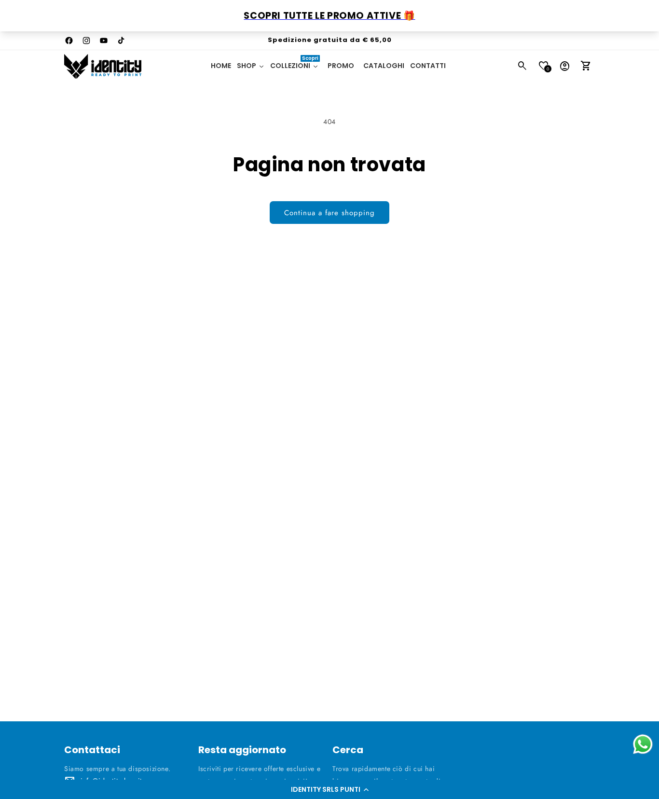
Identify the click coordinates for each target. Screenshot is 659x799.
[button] (329, 789)
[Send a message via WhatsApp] (643, 744)
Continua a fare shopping (329, 212)
